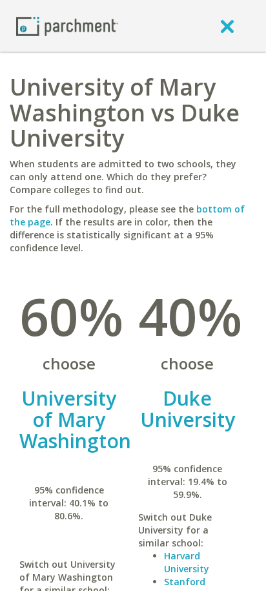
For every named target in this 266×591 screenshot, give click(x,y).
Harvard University (186, 562)
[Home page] (67, 25)
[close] (227, 26)
